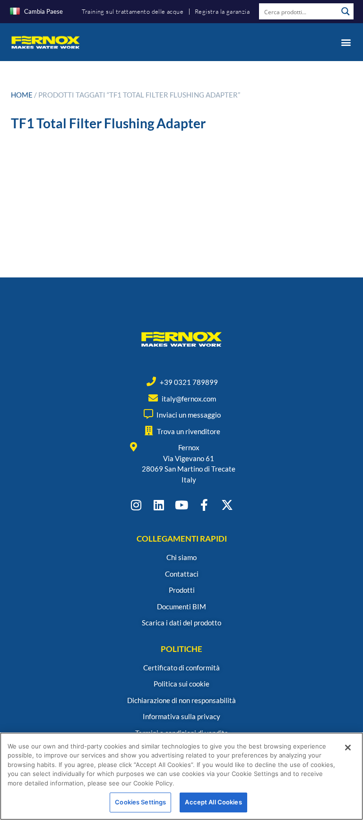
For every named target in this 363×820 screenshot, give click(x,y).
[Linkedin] (159, 505)
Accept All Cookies (213, 802)
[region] (181, 776)
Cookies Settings (140, 802)
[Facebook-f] (204, 505)
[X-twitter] (227, 505)
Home (22, 94)
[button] (346, 42)
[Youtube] (181, 505)
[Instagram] (136, 505)
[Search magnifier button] (345, 11)
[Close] (347, 747)
